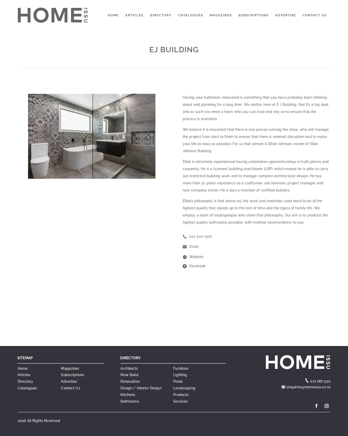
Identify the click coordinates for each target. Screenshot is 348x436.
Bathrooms (130, 401)
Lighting (180, 375)
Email (194, 247)
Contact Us (315, 15)
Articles (134, 15)
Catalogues (190, 15)
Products (181, 395)
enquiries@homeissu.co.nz (308, 387)
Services (180, 401)
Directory (161, 15)
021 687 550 (320, 381)
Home (113, 15)
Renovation (130, 381)
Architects (129, 368)
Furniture (180, 368)
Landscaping (184, 388)
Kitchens (128, 395)
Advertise (285, 15)
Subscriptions (253, 15)
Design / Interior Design (141, 388)
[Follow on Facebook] (316, 406)
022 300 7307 (200, 236)
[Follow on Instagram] (327, 406)
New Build (129, 375)
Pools (178, 381)
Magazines (221, 15)
